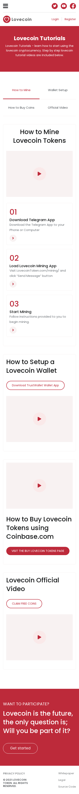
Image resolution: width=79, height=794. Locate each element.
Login (55, 19)
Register (70, 19)
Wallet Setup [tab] (58, 90)
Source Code (67, 787)
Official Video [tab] (58, 107)
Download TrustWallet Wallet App (35, 385)
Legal (61, 780)
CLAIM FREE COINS (24, 604)
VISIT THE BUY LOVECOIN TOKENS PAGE (38, 551)
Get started (20, 748)
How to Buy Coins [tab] (21, 107)
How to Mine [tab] (21, 90)
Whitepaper (66, 773)
